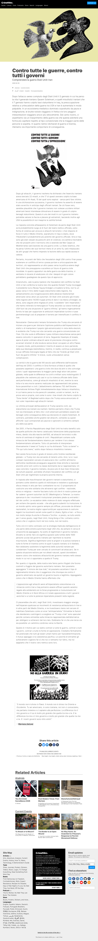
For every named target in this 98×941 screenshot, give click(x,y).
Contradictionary (9, 881)
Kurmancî (6, 927)
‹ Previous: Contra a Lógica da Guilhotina (28, 756)
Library (9, 5)
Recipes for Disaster (19, 883)
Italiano (18, 904)
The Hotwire (12, 895)
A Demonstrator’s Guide (20, 863)
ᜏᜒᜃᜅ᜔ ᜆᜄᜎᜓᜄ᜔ (21, 927)
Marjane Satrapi (25, 724)
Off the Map (19, 888)
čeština (13, 914)
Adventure (10, 858)
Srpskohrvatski (8, 918)
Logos (16, 870)
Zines (5, 867)
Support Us (92, 3)
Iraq (52, 753)
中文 (18, 911)
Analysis (17, 88)
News (23, 860)
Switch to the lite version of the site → (49, 932)
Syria (45, 753)
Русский (6, 909)
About (46, 5)
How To (17, 860)
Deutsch (25, 904)
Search (32, 5)
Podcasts (20, 5)
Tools (14, 5)
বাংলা (11, 920)
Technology (7, 863)
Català (13, 925)
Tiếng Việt (6, 925)
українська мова (21, 923)
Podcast (6, 890)
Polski (12, 909)
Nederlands (18, 916)
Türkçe (5, 916)
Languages (39, 5)
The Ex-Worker (8, 893)
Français (6, 907)
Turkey (49, 753)
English (22, 91)
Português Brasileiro (37, 91)
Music (11, 870)
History (11, 860)
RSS (10, 856)
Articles (6, 856)
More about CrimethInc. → (52, 878)
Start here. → (56, 887)
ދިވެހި (18, 925)
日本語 (5, 911)
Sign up (91, 867)
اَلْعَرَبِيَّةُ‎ (16, 91)
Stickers (24, 867)
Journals (11, 867)
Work (18, 881)
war (38, 753)
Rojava (41, 753)
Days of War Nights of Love (13, 886)
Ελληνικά (18, 909)
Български (12, 911)
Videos (5, 870)
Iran (60, 753)
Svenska (16, 920)
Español (27, 91)
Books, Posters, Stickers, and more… (16, 900)
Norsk (13, 927)
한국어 (22, 918)
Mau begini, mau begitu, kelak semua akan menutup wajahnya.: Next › (62, 756)
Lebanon (56, 753)
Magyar (26, 914)
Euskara (20, 914)
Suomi (25, 909)
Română (6, 920)
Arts (4, 858)
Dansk (22, 920)
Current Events (25, 88)
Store (26, 5)
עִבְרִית (5, 923)
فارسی (11, 916)
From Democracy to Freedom (13, 879)
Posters (17, 867)
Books (4, 5)
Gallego (23, 925)
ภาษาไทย (11, 923)
